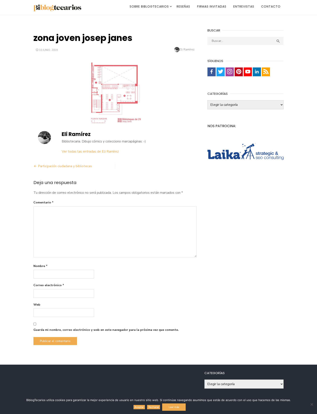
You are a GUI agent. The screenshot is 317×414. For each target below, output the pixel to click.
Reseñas (183, 6)
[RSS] (266, 71)
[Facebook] (211, 71)
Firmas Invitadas (211, 6)
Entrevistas (243, 6)
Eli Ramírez (187, 49)
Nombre (40, 266)
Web (36, 305)
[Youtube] (248, 71)
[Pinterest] (239, 71)
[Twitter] (221, 71)
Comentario (43, 202)
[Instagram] (230, 71)
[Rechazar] (311, 404)
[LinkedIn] (257, 71)
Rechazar (153, 407)
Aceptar (139, 407)
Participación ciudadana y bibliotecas (65, 166)
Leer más (174, 407)
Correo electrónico (48, 285)
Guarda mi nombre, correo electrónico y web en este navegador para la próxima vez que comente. (106, 330)
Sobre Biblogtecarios (149, 6)
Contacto (271, 6)
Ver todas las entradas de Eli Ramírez (90, 151)
